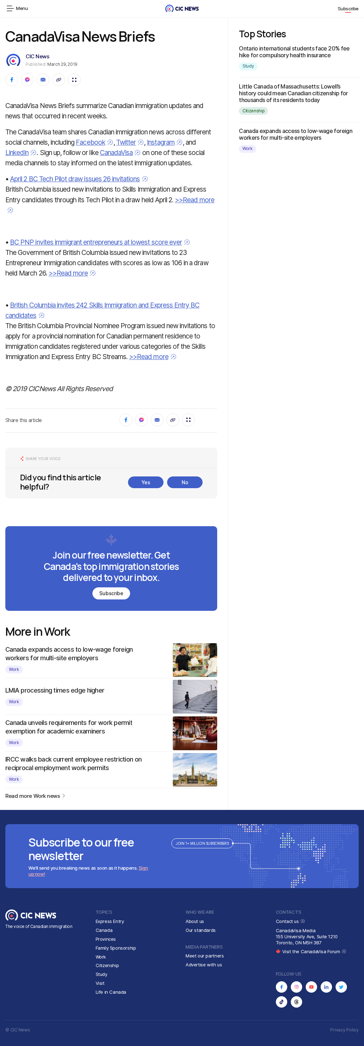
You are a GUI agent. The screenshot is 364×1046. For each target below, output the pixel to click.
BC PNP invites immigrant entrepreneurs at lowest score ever (96, 242)
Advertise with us (204, 964)
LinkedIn (16, 153)
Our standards (201, 930)
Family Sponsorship (116, 948)
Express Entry (110, 921)
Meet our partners (205, 956)
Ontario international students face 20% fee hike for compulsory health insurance (294, 52)
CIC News (37, 56)
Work (14, 669)
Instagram (160, 142)
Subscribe (348, 8)
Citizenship (253, 110)
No (185, 482)
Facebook (90, 142)
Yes (145, 482)
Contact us (288, 921)
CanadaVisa (116, 153)
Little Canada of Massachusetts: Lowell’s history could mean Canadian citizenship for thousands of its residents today (293, 93)
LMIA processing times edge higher (54, 690)
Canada (104, 930)
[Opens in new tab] (281, 987)
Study (248, 66)
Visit (100, 983)
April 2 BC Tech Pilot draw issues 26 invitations (75, 179)
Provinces (106, 939)
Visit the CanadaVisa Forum (311, 951)
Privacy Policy (344, 1029)
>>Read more (68, 273)
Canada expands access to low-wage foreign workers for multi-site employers (295, 134)
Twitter (126, 142)
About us (195, 921)
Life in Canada (111, 992)
